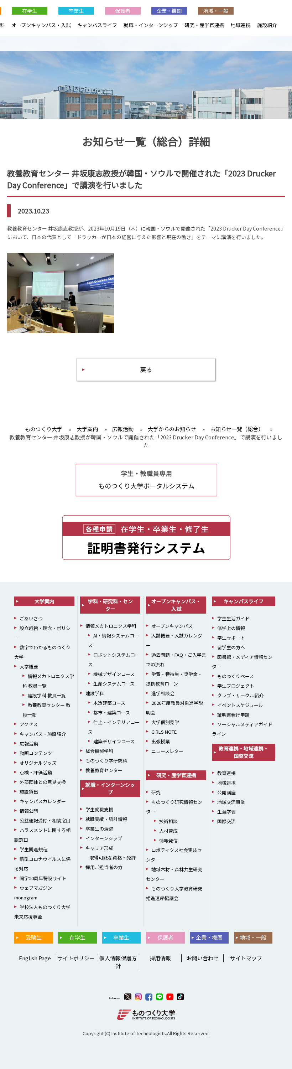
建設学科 (94, 693)
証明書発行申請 (233, 714)
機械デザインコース (114, 674)
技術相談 (168, 821)
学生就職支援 (99, 809)
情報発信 (168, 840)
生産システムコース (114, 683)
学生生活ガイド (233, 618)
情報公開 (29, 810)
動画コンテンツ (36, 753)
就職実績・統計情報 (106, 819)
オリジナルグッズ (38, 762)
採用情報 (160, 958)
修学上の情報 (231, 628)
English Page (34, 958)
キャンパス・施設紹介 (43, 733)
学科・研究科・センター (110, 605)
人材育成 (168, 830)
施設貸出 (29, 791)
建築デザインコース (114, 741)
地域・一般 (215, 10)
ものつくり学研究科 (106, 760)
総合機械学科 (99, 751)
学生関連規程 (33, 849)
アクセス (29, 724)
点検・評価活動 (36, 772)
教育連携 (226, 773)
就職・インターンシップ (151, 25)
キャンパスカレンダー (43, 801)
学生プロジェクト (235, 685)
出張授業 (160, 741)
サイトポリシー (76, 958)
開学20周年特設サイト (43, 878)
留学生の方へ (231, 647)
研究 (156, 792)
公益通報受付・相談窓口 (45, 820)
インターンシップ (103, 838)
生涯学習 (226, 811)
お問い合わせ (203, 958)
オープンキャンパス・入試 (41, 25)
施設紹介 (267, 25)
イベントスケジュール (240, 705)
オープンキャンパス (172, 626)
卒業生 (76, 10)
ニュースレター (167, 751)
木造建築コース (109, 702)
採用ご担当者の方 (103, 867)
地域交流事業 (231, 802)
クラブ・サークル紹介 (240, 695)
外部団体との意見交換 (43, 782)
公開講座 (226, 792)
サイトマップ (246, 958)
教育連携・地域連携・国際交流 (243, 752)
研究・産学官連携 (204, 25)
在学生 (29, 10)
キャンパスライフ (97, 25)
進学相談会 (162, 693)
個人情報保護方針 (118, 962)
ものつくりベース (235, 676)
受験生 (34, 937)
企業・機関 (169, 10)
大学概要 (29, 666)
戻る (146, 369)
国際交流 (226, 821)
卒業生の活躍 (99, 828)
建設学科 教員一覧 (47, 695)
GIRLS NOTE (164, 731)
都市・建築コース (111, 712)
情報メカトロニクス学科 (110, 626)
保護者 (122, 10)
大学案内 (44, 601)
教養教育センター (103, 770)
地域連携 (241, 25)
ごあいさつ (31, 618)
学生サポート (231, 637)
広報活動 (29, 743)
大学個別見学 (165, 722)
